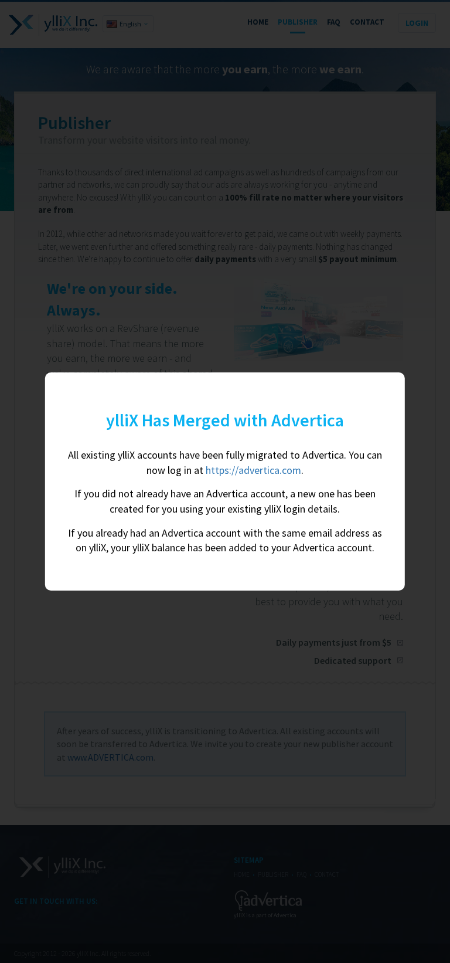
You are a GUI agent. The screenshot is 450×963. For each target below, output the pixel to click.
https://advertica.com (253, 470)
